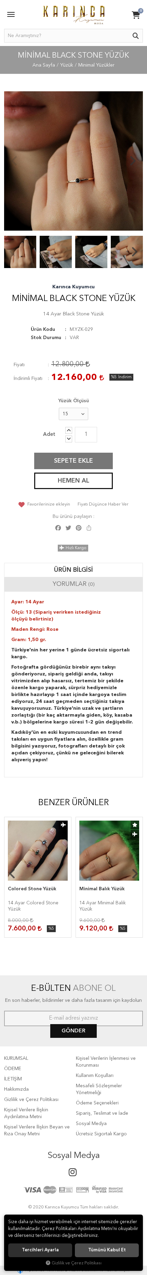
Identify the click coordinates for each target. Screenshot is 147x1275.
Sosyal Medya (91, 1123)
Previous (14, 161)
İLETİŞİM (13, 1079)
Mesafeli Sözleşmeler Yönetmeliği (99, 1089)
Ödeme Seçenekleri (97, 1103)
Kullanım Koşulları (94, 1075)
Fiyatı (19, 364)
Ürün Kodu (43, 329)
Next (132, 161)
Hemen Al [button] (73, 481)
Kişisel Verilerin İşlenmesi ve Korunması (106, 1062)
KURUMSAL (16, 1058)
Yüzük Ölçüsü (73, 400)
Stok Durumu (46, 337)
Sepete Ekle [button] (73, 461)
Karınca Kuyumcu (73, 287)
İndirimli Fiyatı (28, 378)
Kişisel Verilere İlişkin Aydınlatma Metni (26, 1113)
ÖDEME (12, 1068)
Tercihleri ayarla (40, 1250)
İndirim (125, 377)
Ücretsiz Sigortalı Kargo (101, 1134)
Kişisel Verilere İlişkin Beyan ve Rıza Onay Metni (37, 1130)
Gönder (73, 1031)
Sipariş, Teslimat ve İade (102, 1113)
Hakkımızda (16, 1089)
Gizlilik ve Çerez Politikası (31, 1099)
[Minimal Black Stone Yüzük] (73, 161)
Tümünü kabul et (107, 1250)
